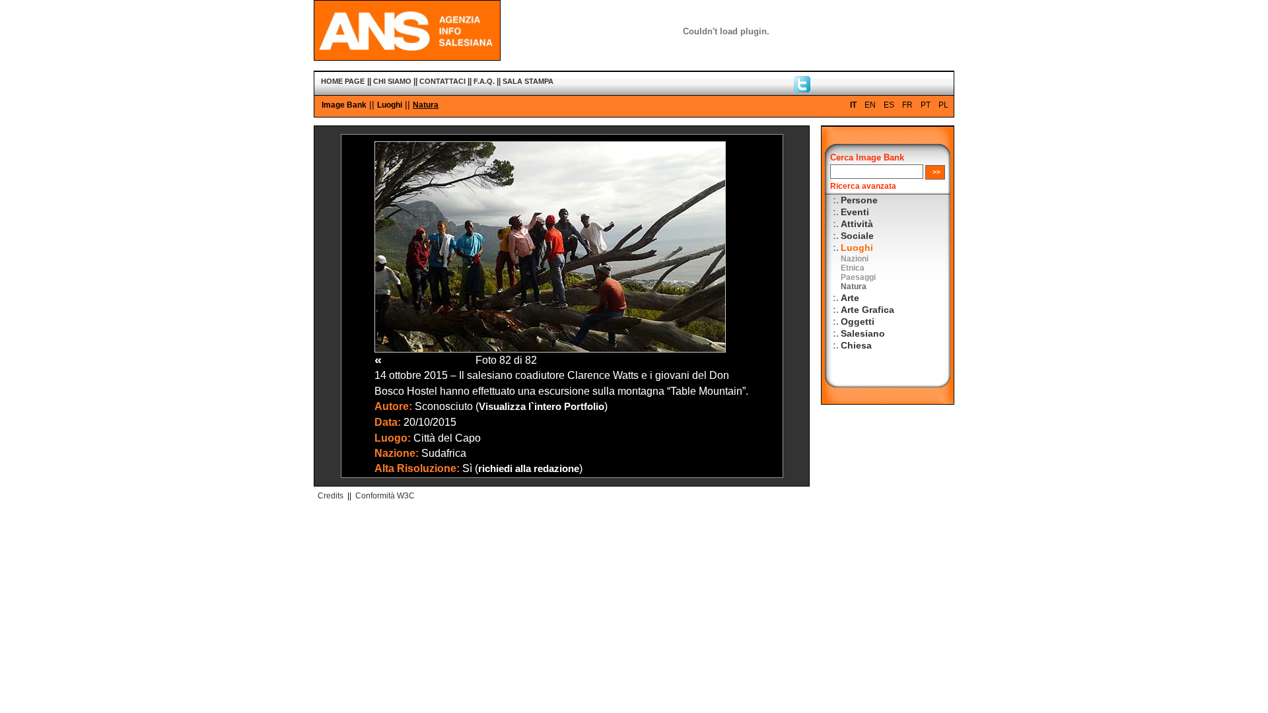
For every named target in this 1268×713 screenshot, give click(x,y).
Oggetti (857, 322)
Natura (426, 105)
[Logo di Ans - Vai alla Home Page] (407, 57)
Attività (857, 224)
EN (870, 105)
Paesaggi (858, 277)
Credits (330, 496)
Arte (850, 298)
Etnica (852, 268)
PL (943, 105)
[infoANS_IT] (802, 89)
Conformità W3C (385, 496)
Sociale (857, 236)
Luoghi (389, 105)
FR (907, 105)
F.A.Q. (484, 81)
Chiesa (856, 346)
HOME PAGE (343, 81)
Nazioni (854, 258)
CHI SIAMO (392, 81)
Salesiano (863, 334)
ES (889, 105)
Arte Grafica (867, 310)
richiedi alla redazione (528, 468)
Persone (859, 200)
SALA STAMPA (528, 81)
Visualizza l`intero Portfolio (541, 406)
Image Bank (344, 105)
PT (926, 105)
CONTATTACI (442, 81)
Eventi (855, 212)
